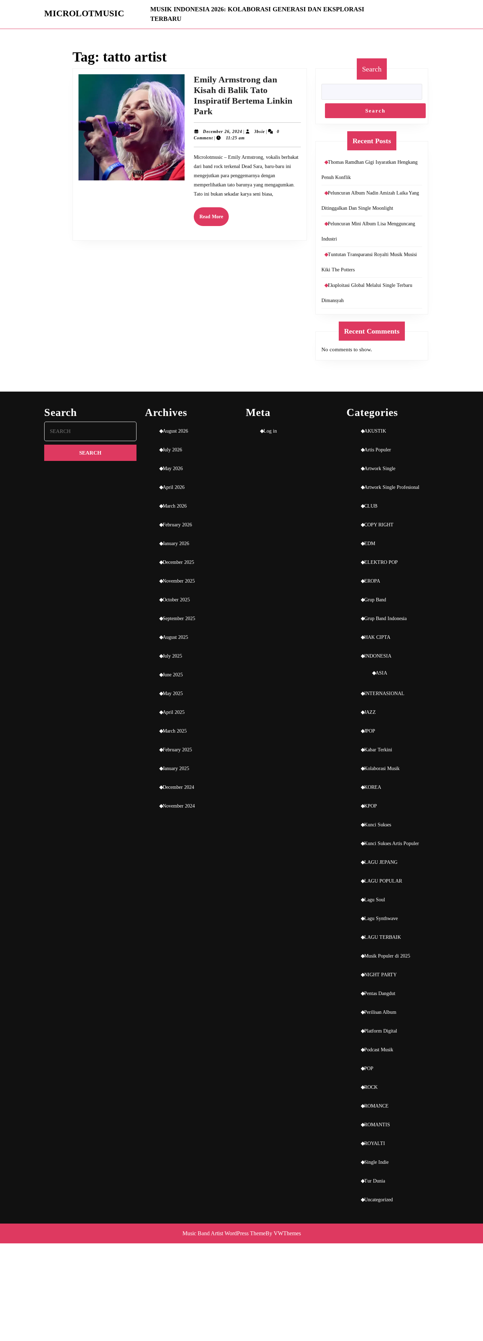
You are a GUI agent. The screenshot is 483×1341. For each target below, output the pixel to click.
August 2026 (175, 431)
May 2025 (173, 693)
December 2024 (178, 787)
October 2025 (176, 599)
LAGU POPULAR (383, 881)
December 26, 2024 (222, 131)
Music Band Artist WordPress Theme (224, 1233)
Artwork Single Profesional (391, 487)
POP (368, 1068)
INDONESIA (377, 656)
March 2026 (175, 506)
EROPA (372, 581)
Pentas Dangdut (379, 993)
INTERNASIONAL (384, 693)
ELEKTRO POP (381, 562)
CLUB (370, 506)
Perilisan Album (380, 1012)
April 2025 (174, 712)
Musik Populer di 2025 (387, 956)
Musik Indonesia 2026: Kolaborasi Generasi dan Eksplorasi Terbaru (257, 14)
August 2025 (175, 637)
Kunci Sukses (377, 824)
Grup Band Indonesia (385, 618)
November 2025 (179, 581)
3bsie (259, 131)
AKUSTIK (375, 431)
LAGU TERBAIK (382, 937)
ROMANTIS (377, 1124)
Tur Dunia (374, 1181)
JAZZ (370, 712)
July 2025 (172, 656)
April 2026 (174, 487)
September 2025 (179, 618)
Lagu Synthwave (381, 918)
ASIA (381, 673)
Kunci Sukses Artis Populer (391, 843)
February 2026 (177, 524)
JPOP (369, 731)
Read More (214, 220)
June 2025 (173, 674)
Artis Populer (377, 449)
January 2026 (176, 543)
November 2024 (179, 806)
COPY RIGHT (379, 524)
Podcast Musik (378, 1049)
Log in (270, 431)
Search (372, 69)
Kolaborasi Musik (382, 768)
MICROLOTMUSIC (84, 13)
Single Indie (376, 1162)
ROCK (371, 1087)
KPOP (370, 806)
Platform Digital (380, 1031)
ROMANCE (376, 1106)
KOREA (372, 787)
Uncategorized (378, 1199)
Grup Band (375, 599)
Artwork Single (379, 468)
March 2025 (175, 731)
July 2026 (172, 449)
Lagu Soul (374, 899)
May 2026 (173, 468)
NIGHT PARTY (380, 974)
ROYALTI (374, 1143)
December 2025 (178, 562)
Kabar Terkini (378, 749)
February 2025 (177, 749)
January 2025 (176, 768)
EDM (369, 543)
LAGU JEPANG (380, 862)
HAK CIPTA (377, 637)
